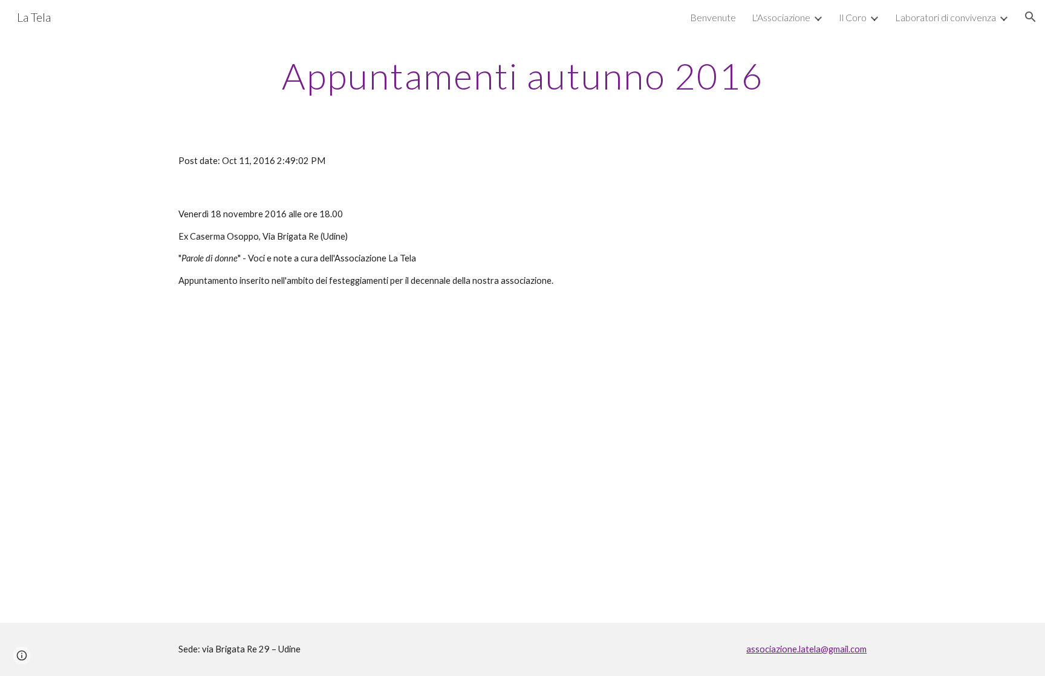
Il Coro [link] (853, 17)
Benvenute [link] (713, 17)
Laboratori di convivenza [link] (945, 17)
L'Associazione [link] (781, 17)
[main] (522, 75)
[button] (1030, 16)
